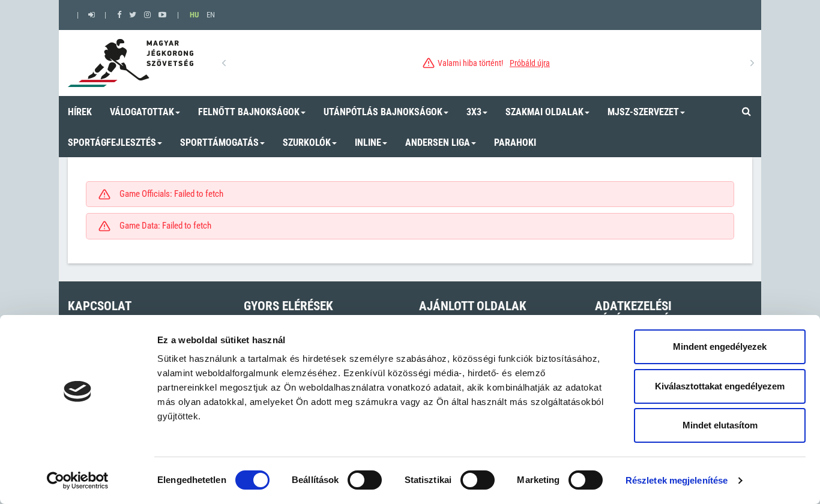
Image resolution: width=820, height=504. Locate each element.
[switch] (365, 480)
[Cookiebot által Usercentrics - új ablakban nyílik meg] (77, 481)
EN (211, 14)
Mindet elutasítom (720, 425)
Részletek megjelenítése (677, 480)
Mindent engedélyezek (720, 346)
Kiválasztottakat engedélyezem (720, 386)
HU (194, 14)
